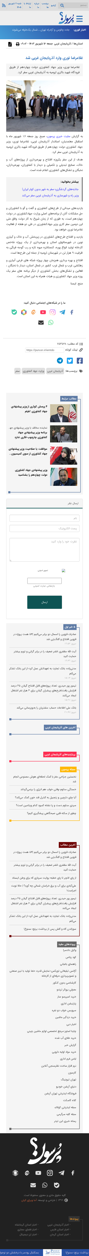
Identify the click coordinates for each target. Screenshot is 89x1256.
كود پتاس (71, 957)
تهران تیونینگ (68, 1079)
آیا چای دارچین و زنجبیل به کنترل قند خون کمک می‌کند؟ (45, 797)
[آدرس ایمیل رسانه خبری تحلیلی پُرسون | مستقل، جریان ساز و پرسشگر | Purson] (41, 322)
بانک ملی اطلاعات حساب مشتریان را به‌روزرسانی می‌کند (46, 708)
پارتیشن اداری (68, 1003)
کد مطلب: (72, 344)
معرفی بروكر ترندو (66, 989)
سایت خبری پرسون (58, 136)
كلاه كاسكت (69, 1100)
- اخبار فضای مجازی (27, 1229)
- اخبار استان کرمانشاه (26, 1225)
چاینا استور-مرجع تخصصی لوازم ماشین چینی (51, 1031)
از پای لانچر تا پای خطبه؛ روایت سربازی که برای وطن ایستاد (44, 878)
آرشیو (53, 5)
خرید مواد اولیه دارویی (64, 1052)
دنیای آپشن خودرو (66, 1086)
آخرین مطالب (67, 845)
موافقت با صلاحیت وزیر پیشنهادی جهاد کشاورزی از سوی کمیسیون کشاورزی (27, 454)
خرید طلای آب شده (65, 1038)
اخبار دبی (71, 1024)
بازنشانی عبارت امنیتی (44, 586)
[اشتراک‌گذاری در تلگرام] (59, 360)
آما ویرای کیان (29, 1200)
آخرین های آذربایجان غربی (60, 727)
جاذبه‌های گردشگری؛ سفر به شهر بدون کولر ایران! (50, 189)
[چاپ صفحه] (17, 44)
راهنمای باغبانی (68, 964)
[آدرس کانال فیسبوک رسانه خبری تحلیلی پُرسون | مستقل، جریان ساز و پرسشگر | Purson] (72, 312)
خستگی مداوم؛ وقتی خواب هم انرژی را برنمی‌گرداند (48, 789)
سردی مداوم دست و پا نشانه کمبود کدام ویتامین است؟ (46, 805)
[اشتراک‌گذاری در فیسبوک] (79, 360)
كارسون (72, 1073)
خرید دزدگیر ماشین (65, 1017)
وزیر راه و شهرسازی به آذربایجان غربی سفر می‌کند (50, 195)
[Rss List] (3, 5)
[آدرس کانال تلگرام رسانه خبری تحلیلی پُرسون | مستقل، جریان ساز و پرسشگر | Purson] (62, 312)
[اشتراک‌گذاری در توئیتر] (69, 360)
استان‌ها (78, 44)
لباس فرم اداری (68, 1059)
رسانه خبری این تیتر (65, 1121)
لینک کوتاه (71, 350)
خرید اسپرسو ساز (67, 996)
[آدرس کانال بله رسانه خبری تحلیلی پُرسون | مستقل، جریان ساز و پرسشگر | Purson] (14, 312)
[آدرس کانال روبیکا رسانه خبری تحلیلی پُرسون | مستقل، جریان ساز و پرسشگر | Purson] (23, 312)
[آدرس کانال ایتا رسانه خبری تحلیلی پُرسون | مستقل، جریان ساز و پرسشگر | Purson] (33, 312)
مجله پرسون (68, 769)
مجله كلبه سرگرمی (66, 1114)
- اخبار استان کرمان (60, 1234)
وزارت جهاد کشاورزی (33, 371)
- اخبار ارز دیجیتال (28, 1234)
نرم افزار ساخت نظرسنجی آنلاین (58, 1066)
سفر (17, 371)
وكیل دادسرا (69, 950)
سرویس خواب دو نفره (64, 1010)
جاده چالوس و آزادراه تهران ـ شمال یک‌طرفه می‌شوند (41, 30)
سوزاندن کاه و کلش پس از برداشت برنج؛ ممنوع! (50, 929)
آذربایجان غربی (62, 44)
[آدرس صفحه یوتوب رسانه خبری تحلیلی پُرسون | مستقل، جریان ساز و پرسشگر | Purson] (43, 312)
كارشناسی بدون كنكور (64, 983)
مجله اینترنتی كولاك (65, 1107)
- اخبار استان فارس (60, 1229)
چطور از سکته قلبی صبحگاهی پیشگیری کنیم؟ (51, 813)
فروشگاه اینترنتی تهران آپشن (60, 1093)
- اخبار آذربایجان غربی (59, 1225)
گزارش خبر (70, 1045)
